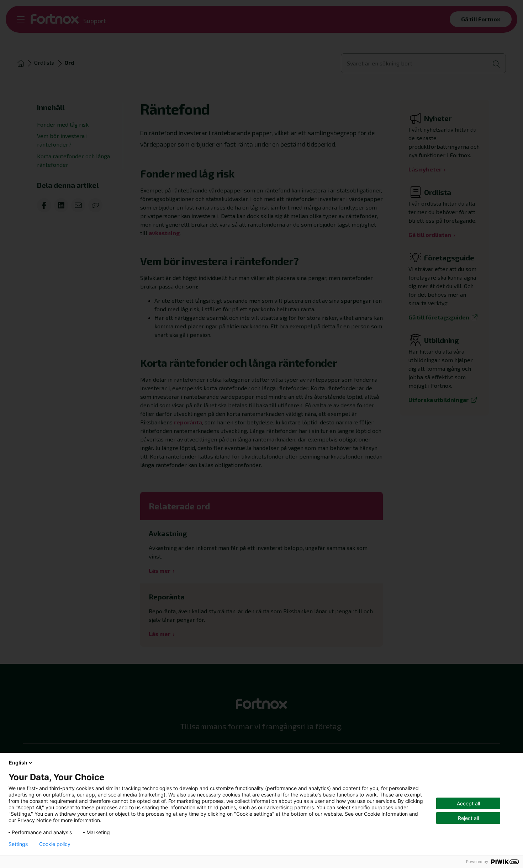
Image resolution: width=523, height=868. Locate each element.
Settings (18, 844)
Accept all (468, 803)
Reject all (468, 818)
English (18, 763)
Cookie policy (54, 844)
